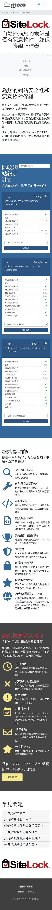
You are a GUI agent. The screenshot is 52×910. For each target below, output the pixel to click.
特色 (26, 65)
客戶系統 (5, 13)
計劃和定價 (26, 61)
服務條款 (31, 892)
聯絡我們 (21, 892)
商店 (12, 13)
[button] (26, 813)
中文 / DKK (27, 886)
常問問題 (26, 74)
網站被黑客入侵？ (26, 70)
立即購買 (26, 248)
